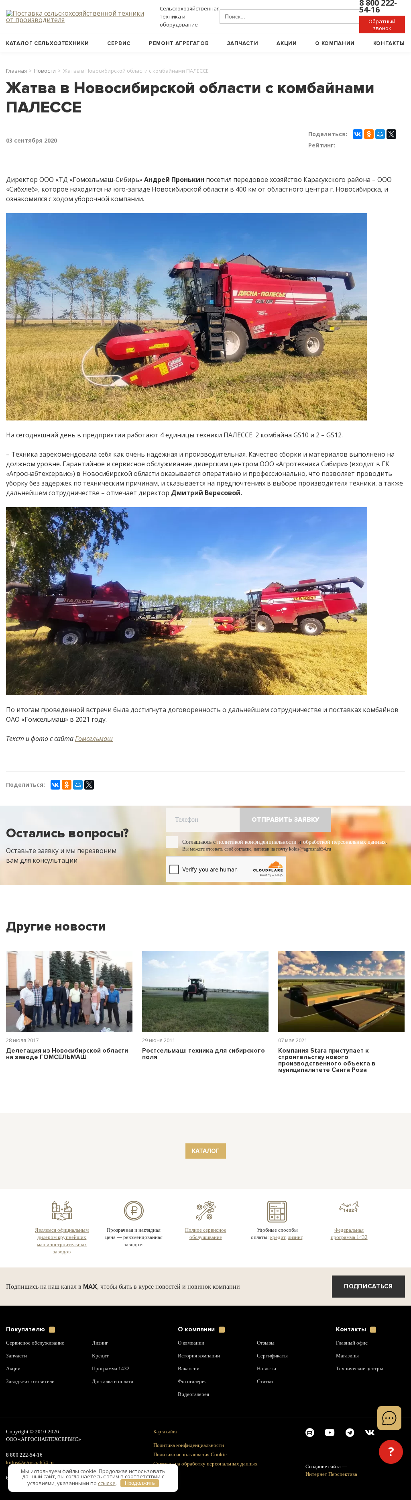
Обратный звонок (381, 25)
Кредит (100, 1356)
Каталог (206, 1151)
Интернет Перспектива (332, 1474)
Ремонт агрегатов (179, 43)
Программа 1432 (111, 1368)
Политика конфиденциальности (188, 1445)
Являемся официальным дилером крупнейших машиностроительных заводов (62, 1241)
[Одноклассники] (369, 134)
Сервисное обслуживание (36, 1343)
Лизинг (100, 1343)
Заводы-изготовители (31, 1381)
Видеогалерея (194, 1394)
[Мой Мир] (380, 134)
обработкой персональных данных (358, 842)
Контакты (389, 43)
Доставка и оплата (113, 1381)
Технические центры (360, 1368)
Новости (45, 70)
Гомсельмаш (94, 738)
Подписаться (368, 1286)
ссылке (107, 1482)
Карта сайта (164, 1432)
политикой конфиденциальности (263, 842)
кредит (277, 1237)
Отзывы (266, 1343)
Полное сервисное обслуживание (205, 1233)
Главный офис (353, 1343)
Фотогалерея (192, 1381)
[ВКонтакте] (357, 134)
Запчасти (242, 43)
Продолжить (140, 1483)
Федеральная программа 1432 (349, 1233)
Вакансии (188, 1368)
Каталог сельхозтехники (47, 43)
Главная (16, 70)
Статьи (265, 1381)
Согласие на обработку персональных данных (205, 1463)
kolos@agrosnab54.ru (30, 1462)
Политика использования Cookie (189, 1454)
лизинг (295, 1237)
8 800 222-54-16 (25, 1455)
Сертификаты (273, 1356)
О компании (335, 43)
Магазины (348, 1356)
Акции (287, 43)
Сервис (118, 43)
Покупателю (25, 1329)
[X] (391, 134)
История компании (199, 1356)
